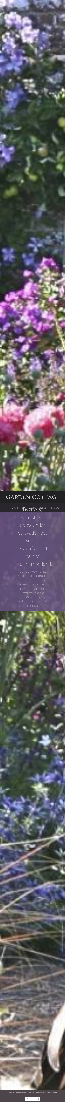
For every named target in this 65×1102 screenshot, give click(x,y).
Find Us (54, 507)
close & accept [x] (32, 1099)
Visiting (17, 507)
